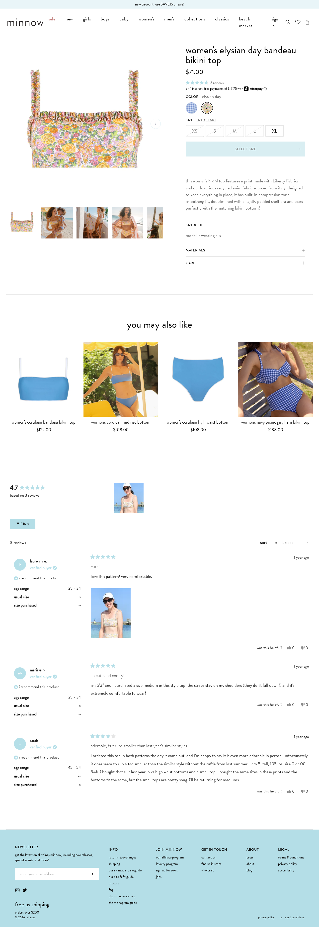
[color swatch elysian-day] (207, 108)
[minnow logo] (25, 22)
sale (52, 18)
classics (222, 18)
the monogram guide (123, 902)
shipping (114, 863)
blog (249, 870)
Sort (264, 542)
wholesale (207, 870)
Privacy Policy (287, 863)
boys (105, 18)
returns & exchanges (122, 857)
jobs (158, 876)
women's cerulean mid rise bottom (121, 422)
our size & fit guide (121, 876)
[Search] (288, 22)
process (114, 883)
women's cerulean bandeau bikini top (44, 422)
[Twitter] (24, 890)
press (249, 857)
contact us (208, 857)
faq (111, 889)
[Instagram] (17, 890)
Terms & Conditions (291, 857)
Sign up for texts (167, 870)
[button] (205, 82)
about (250, 863)
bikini (213, 181)
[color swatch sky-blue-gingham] (191, 108)
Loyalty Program (167, 863)
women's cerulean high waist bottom (198, 422)
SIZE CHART (206, 120)
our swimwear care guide (125, 870)
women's (146, 18)
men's (169, 18)
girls (87, 18)
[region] (129, 498)
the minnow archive (122, 896)
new (69, 18)
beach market (245, 22)
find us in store (211, 863)
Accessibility (286, 870)
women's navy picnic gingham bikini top (275, 422)
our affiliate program (170, 857)
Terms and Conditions (292, 917)
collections (194, 18)
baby (124, 18)
